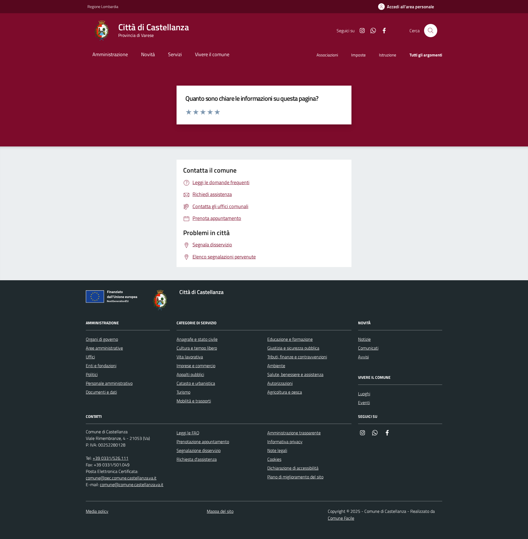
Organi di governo (102, 339)
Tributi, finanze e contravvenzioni (297, 356)
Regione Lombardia (102, 6)
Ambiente (276, 365)
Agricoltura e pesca (284, 392)
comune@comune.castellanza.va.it (131, 484)
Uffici (90, 356)
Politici (92, 374)
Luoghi (364, 393)
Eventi (364, 402)
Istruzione (387, 55)
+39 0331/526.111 (110, 458)
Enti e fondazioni (101, 365)
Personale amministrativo (109, 383)
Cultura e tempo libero (197, 348)
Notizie (364, 339)
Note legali (277, 450)
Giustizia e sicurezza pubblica (293, 348)
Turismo (183, 392)
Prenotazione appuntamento (203, 441)
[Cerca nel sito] (430, 30)
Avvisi (363, 356)
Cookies (274, 459)
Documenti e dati (101, 392)
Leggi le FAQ (188, 432)
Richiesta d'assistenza (197, 459)
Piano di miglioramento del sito (295, 476)
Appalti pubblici (190, 374)
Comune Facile (341, 518)
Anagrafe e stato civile (197, 339)
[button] (406, 6)
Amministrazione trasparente (294, 432)
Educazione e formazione (290, 339)
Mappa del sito (220, 511)
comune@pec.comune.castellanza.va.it (121, 478)
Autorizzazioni (280, 383)
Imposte (358, 55)
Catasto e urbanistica (196, 383)
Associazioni (327, 55)
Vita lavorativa (190, 356)
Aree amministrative (104, 348)
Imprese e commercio (196, 365)
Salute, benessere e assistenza (295, 374)
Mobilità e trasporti (194, 401)
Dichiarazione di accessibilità (292, 468)
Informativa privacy (284, 441)
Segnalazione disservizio (199, 450)
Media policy (97, 511)
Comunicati (368, 348)
